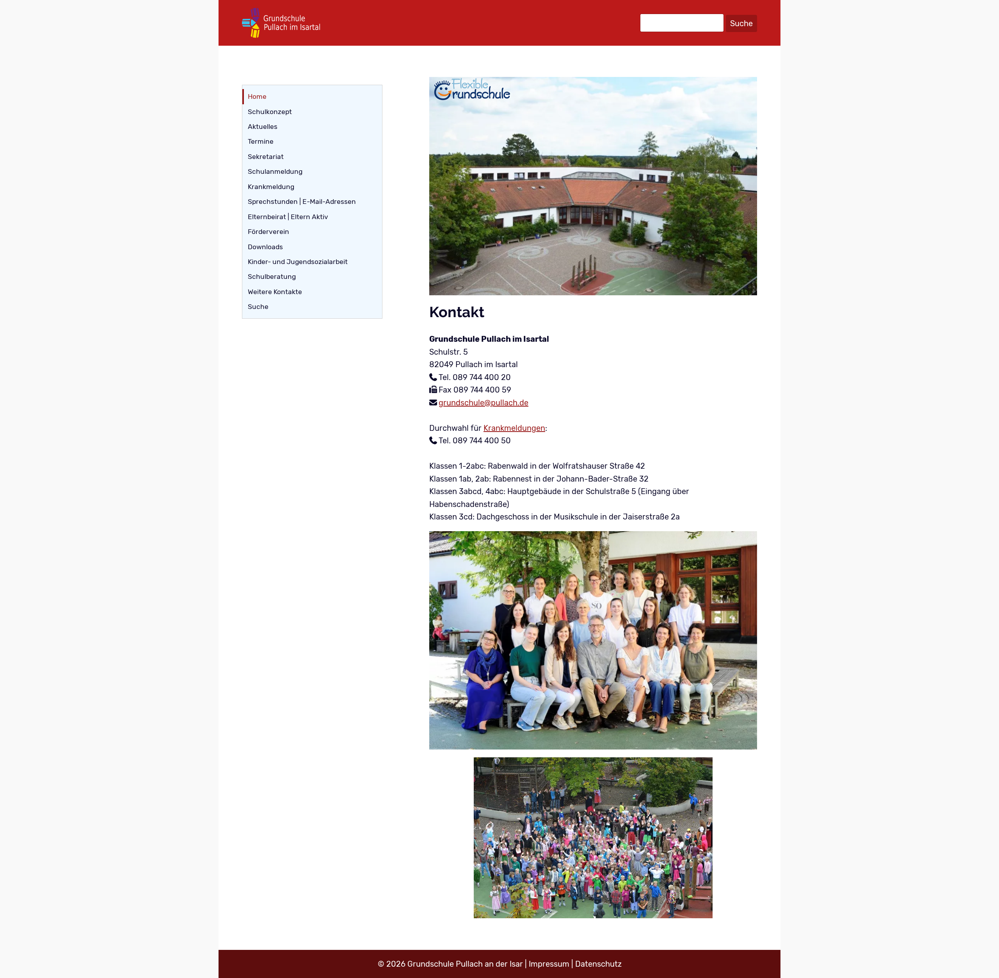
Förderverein (268, 232)
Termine (261, 141)
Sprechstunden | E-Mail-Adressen (302, 201)
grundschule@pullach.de (483, 402)
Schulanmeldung (275, 171)
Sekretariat (266, 157)
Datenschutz (598, 964)
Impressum (549, 964)
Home (257, 96)
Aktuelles (262, 126)
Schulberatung (272, 276)
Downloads (265, 247)
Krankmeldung (271, 187)
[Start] (281, 23)
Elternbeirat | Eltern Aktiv (288, 217)
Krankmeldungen (514, 428)
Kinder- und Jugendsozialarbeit (298, 262)
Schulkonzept (270, 112)
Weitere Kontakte (275, 292)
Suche (741, 23)
